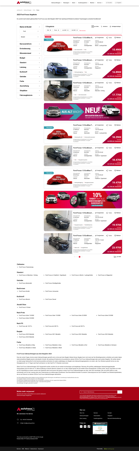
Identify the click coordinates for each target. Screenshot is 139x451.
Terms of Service (30, 438)
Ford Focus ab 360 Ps (78, 326)
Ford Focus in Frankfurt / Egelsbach (55, 275)
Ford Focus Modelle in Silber (27, 348)
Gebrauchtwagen (84, 415)
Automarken (97, 415)
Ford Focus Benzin (24, 299)
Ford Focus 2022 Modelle (79, 334)
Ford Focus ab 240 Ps (51, 326)
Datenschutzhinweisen (112, 397)
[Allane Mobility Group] (109, 449)
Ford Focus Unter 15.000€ (52, 315)
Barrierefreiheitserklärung (114, 418)
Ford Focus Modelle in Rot (79, 345)
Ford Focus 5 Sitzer (25, 307)
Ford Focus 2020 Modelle (26, 334)
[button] (29, 27)
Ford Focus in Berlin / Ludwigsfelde (82, 275)
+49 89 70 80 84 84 (27, 419)
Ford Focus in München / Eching (28, 275)
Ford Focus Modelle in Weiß (53, 348)
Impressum (41, 448)
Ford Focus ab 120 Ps (25, 326)
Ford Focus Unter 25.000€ (105, 315)
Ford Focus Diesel (50, 299)
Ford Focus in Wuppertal (105, 275)
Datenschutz (33, 448)
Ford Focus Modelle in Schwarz (107, 345)
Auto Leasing (83, 418)
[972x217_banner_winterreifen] (83, 199)
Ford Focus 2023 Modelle (105, 334)
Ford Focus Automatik (25, 283)
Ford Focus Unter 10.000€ (26, 315)
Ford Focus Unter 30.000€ (26, 318)
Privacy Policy (20, 438)
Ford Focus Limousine (51, 291)
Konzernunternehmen (84, 397)
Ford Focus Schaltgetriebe (53, 283)
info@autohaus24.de (29, 423)
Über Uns (82, 413)
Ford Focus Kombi (24, 291)
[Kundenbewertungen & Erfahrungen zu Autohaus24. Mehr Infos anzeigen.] (100, 428)
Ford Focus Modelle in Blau (27, 345)
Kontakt (110, 413)
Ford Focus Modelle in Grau (53, 345)
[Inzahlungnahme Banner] (83, 112)
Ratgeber (110, 415)
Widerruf (27, 448)
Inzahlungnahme (98, 418)
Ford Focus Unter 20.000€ (79, 315)
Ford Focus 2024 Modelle (26, 337)
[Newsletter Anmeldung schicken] (119, 392)
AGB (23, 448)
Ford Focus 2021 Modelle (52, 334)
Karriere (96, 413)
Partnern (92, 397)
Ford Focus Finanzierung (26, 267)
